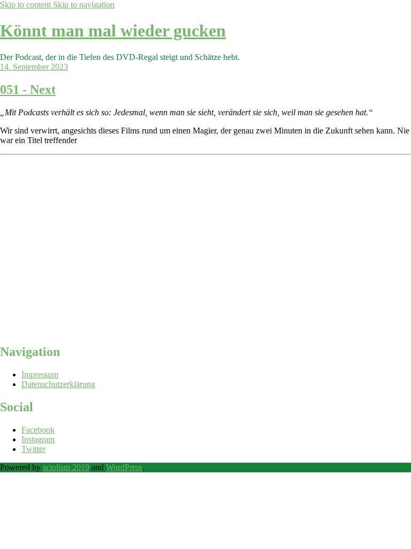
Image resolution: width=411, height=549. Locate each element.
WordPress (124, 467)
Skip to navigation (84, 4)
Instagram (38, 439)
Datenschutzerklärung (58, 384)
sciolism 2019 (66, 467)
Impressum (39, 374)
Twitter (33, 449)
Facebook (38, 429)
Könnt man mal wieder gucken (113, 30)
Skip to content (26, 4)
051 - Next (28, 90)
